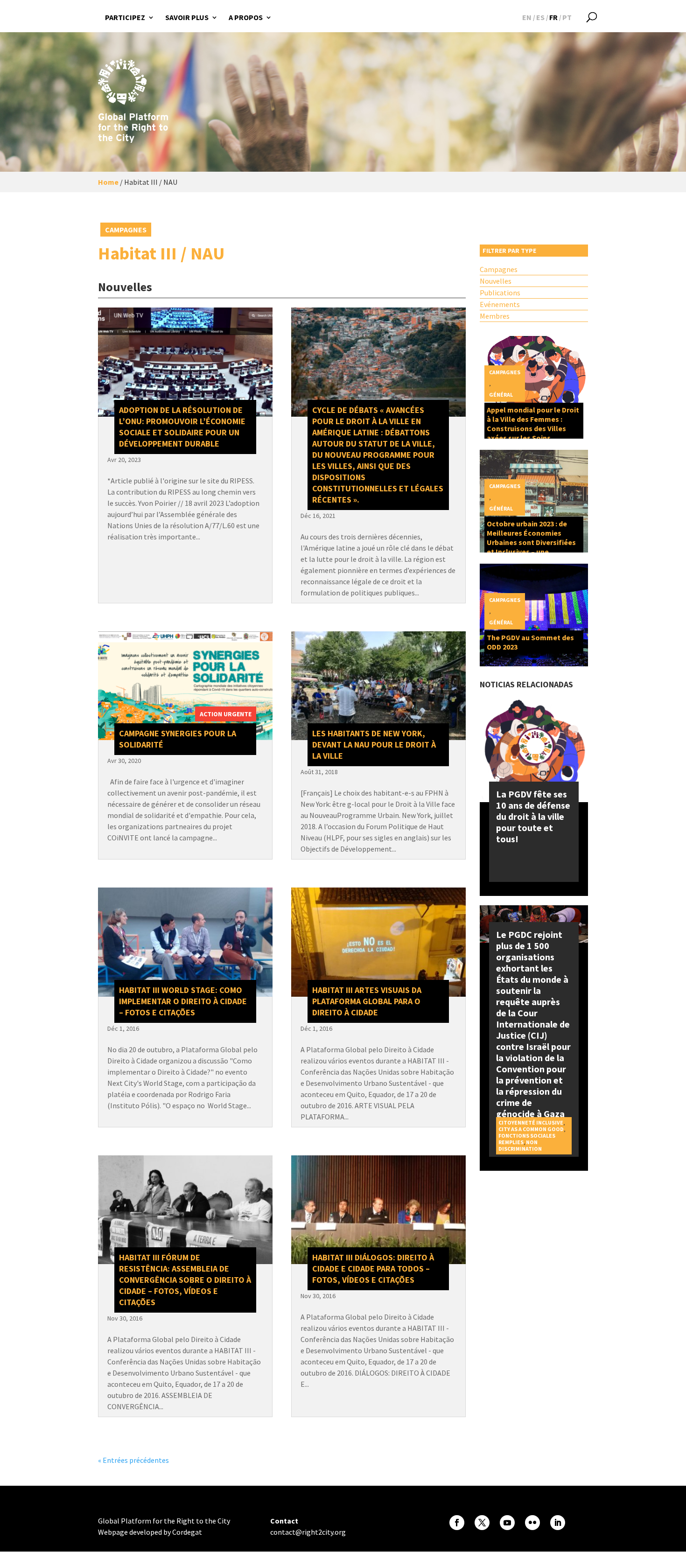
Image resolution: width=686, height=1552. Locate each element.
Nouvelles (495, 281)
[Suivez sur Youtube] (507, 1522)
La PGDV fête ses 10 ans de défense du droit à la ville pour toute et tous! (533, 816)
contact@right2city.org (308, 1532)
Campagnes (126, 229)
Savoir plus (187, 17)
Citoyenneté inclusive (530, 1122)
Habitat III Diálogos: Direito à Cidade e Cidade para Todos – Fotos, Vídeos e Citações (373, 1268)
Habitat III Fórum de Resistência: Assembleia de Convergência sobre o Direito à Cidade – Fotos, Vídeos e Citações (185, 1279)
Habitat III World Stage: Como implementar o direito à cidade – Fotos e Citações (183, 1001)
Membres (495, 316)
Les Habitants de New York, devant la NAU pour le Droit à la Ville (374, 744)
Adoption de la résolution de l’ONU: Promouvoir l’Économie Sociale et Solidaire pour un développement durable (182, 427)
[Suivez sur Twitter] (482, 1522)
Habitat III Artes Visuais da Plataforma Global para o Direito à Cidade (366, 1001)
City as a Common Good (531, 1129)
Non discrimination (520, 1145)
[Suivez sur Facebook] (456, 1522)
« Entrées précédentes (133, 1460)
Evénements (500, 304)
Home (108, 182)
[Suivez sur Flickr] (532, 1522)
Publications (500, 292)
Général (501, 394)
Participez (125, 17)
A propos (246, 17)
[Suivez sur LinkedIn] (557, 1522)
